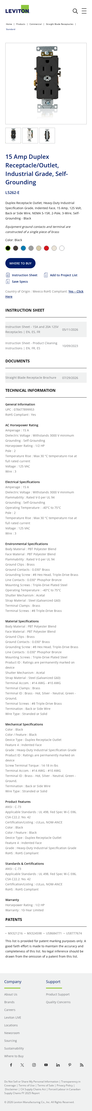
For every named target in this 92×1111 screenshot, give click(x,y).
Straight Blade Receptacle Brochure (30, 377)
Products (20, 24)
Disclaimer (11, 1089)
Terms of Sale (45, 1085)
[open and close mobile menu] (84, 11)
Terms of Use (27, 1085)
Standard (10, 29)
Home (9, 24)
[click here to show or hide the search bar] (75, 11)
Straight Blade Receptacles (59, 24)
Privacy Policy (65, 1085)
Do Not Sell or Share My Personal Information (31, 1081)
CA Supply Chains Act (33, 1089)
